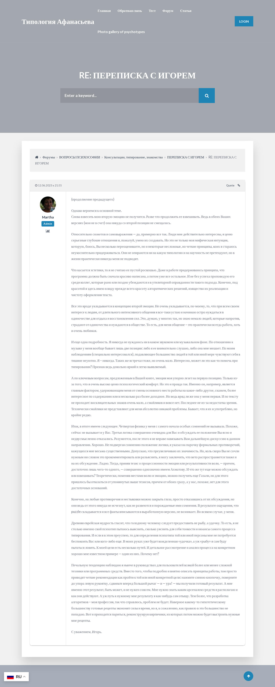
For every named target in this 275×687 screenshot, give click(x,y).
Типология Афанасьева (58, 21)
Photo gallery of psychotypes (121, 32)
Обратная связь (130, 10)
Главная (104, 10)
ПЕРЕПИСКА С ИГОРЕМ (185, 157)
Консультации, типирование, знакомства (133, 157)
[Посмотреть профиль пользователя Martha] (48, 211)
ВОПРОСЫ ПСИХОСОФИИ (79, 157)
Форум (167, 10)
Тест (152, 10)
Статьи (185, 10)
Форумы (48, 157)
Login (244, 21)
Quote (230, 185)
